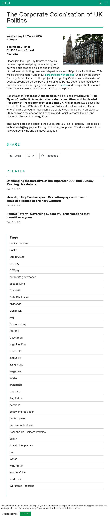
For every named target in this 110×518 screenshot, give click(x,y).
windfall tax (16, 465)
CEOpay (14, 270)
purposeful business (21, 425)
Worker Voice (17, 472)
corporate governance (23, 276)
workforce (16, 479)
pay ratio (15, 391)
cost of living (17, 283)
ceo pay (14, 263)
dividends (15, 303)
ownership (16, 384)
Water (13, 458)
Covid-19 (15, 290)
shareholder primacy (22, 445)
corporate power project (59, 74)
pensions (15, 404)
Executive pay (18, 324)
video (64, 85)
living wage (16, 364)
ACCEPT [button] (25, 514)
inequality (15, 357)
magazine (15, 371)
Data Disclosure (19, 297)
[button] (105, 3)
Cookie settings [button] (9, 514)
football (14, 330)
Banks (13, 250)
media (13, 378)
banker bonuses (19, 243)
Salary (13, 438)
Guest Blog (16, 337)
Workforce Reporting (22, 485)
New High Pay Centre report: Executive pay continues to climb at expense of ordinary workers (47, 199)
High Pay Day (18, 344)
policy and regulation (22, 411)
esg (12, 317)
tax (11, 452)
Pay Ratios (16, 398)
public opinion (18, 418)
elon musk (16, 310)
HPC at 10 (15, 351)
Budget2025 (17, 256)
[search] (100, 3)
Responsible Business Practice (28, 431)
